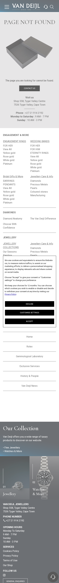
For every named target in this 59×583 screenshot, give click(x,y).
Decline (29, 304)
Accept (29, 321)
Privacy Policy (10, 294)
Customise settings (29, 312)
